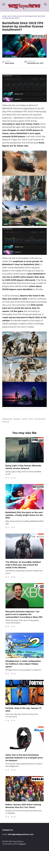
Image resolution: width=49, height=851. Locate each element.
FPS (31, 419)
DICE (25, 419)
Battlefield (8, 419)
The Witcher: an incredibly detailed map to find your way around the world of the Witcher (23, 565)
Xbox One (9, 53)
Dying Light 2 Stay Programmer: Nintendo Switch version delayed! (23, 467)
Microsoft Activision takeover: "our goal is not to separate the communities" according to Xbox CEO (24, 614)
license (6, 422)
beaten (18, 419)
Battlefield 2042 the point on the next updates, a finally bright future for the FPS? (24, 515)
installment (40, 419)
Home (4, 16)
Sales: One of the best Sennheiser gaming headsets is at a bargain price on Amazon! (24, 758)
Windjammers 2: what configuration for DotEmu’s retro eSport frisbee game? (23, 664)
